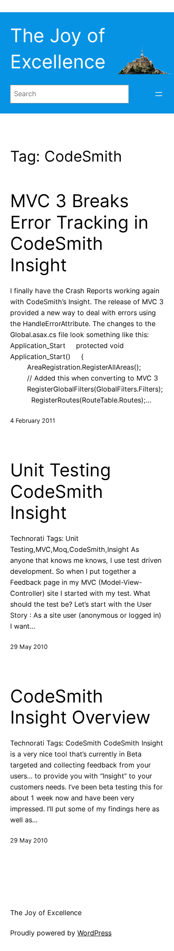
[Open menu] (159, 94)
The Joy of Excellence (46, 912)
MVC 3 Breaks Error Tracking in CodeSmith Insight (79, 232)
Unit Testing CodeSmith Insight (60, 491)
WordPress (94, 933)
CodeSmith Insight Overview (80, 707)
